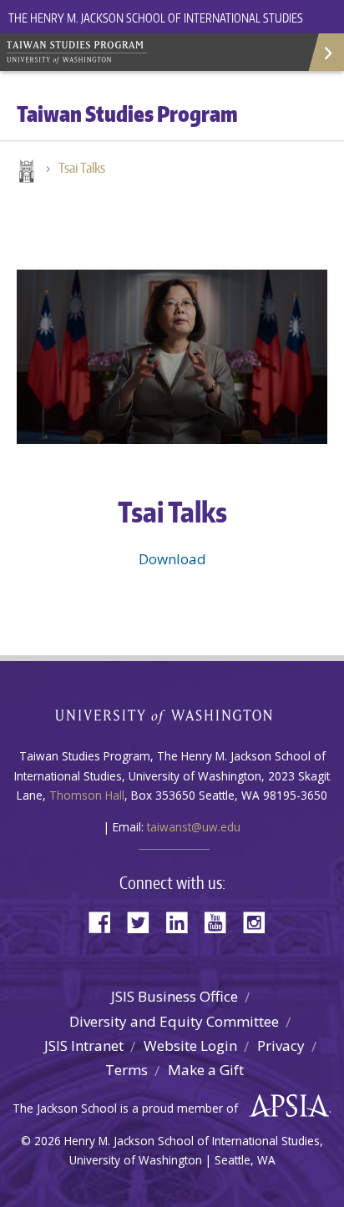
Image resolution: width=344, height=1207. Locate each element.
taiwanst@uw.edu (193, 827)
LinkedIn (182, 921)
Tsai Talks (81, 167)
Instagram (259, 921)
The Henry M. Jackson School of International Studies (155, 18)
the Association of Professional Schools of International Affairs (285, 1106)
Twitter (144, 921)
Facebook (106, 921)
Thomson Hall (86, 795)
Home (25, 173)
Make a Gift (206, 1069)
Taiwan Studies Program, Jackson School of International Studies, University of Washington (125, 50)
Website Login (190, 1045)
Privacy (281, 1045)
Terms (126, 1069)
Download (172, 558)
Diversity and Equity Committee (174, 1021)
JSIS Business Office (174, 996)
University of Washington (172, 715)
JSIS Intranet (84, 1045)
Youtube (221, 921)
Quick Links (325, 52)
